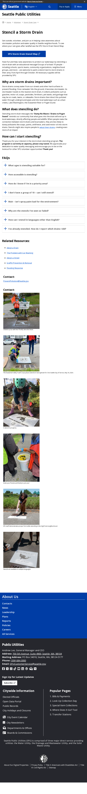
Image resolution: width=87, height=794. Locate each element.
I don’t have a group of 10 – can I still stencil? (31, 192)
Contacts (7, 603)
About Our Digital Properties (16, 765)
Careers (6, 629)
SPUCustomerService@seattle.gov (28, 663)
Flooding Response (15, 268)
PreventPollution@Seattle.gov (16, 281)
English (31, 6)
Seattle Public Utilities (21, 14)
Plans (5, 616)
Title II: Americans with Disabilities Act (61, 765)
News (5, 607)
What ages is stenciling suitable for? (26, 165)
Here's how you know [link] (35, 1)
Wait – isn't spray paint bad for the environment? (33, 201)
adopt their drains (47, 127)
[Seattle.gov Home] (3, 22)
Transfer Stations (61, 714)
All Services (8, 633)
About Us (10, 596)
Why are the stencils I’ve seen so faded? (28, 210)
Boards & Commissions (19, 732)
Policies (6, 625)
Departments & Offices (19, 728)
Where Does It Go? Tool (64, 709)
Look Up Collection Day (64, 700)
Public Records (10, 705)
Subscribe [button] (8, 683)
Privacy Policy (37, 765)
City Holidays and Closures (17, 710)
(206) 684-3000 (18, 660)
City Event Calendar (17, 717)
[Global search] (51, 6)
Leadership (8, 612)
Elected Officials (11, 696)
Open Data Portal (12, 701)
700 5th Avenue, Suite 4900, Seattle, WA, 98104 (37, 653)
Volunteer (17, 22)
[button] (84, 1)
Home (9, 22)
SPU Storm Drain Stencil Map (22, 54)
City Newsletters (15, 722)
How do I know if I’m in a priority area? (28, 183)
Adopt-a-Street (13, 258)
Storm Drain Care (30, 22)
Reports (6, 620)
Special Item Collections (64, 705)
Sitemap (52, 767)
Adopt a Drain (12, 248)
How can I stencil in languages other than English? (33, 220)
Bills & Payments (61, 696)
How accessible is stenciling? (22, 174)
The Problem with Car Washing (20, 253)
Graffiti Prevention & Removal (19, 263)
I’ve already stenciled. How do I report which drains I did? (37, 229)
